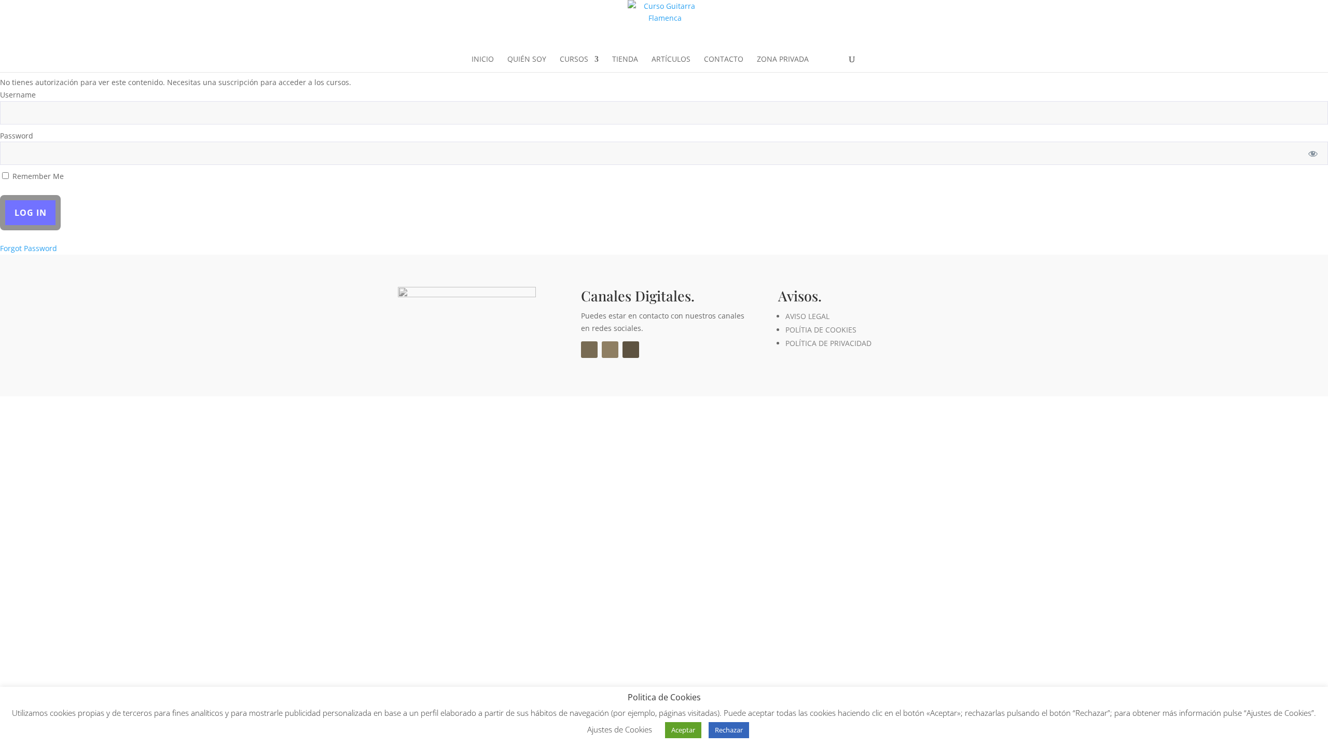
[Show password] (1313, 153)
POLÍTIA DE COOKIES (820, 330)
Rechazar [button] (729, 730)
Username (18, 95)
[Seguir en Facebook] (589, 349)
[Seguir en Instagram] (610, 349)
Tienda (625, 60)
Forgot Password (28, 248)
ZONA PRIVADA (783, 60)
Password (16, 136)
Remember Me (37, 176)
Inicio (483, 60)
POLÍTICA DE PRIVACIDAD (828, 343)
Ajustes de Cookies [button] (619, 729)
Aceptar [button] (683, 730)
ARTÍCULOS (671, 60)
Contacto (723, 60)
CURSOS (574, 60)
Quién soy (526, 60)
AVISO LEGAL (807, 316)
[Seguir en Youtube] (630, 349)
